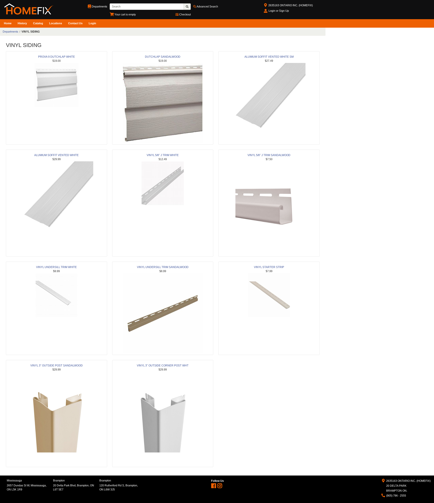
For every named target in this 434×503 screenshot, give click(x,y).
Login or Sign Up (279, 10)
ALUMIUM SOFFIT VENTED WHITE (56, 155)
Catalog (38, 23)
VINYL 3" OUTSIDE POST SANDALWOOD (56, 365)
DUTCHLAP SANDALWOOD (162, 56)
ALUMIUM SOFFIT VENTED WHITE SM (269, 56)
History (22, 23)
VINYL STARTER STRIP (269, 267)
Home (8, 23)
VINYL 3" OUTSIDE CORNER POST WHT (163, 365)
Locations (55, 23)
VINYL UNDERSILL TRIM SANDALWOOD (163, 267)
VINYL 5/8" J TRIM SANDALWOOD (269, 155)
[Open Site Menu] (265, 5)
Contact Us (75, 23)
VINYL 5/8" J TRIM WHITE (163, 155)
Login (92, 23)
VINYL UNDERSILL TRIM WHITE (56, 267)
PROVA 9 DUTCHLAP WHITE (56, 56)
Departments (10, 31)
